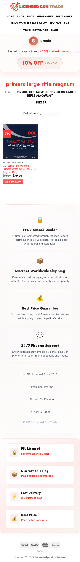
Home (10, 16)
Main (54, 30)
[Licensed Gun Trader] (37, 6)
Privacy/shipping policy (28, 23)
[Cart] (75, 6)
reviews (55, 23)
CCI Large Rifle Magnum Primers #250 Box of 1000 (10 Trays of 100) (19, 169)
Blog (31, 16)
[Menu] (5, 6)
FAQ (67, 23)
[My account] (69, 6)
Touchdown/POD (35, 30)
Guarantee (45, 16)
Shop (20, 16)
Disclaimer (64, 16)
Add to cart (13, 181)
